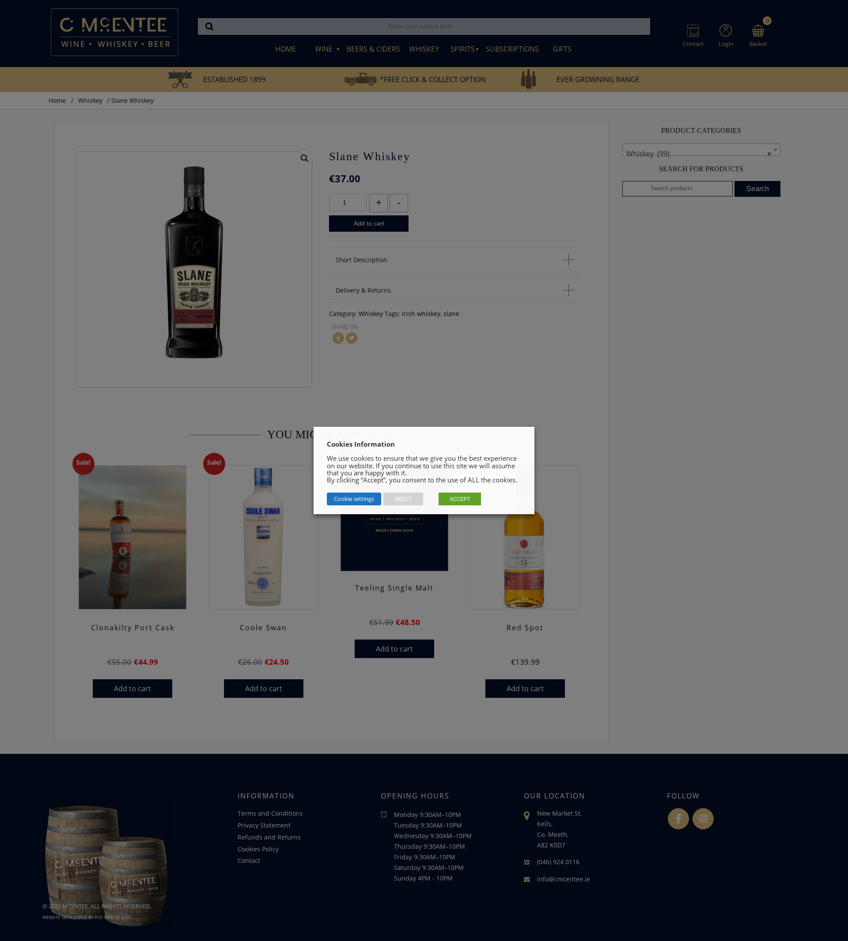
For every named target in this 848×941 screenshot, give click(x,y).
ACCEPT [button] (460, 499)
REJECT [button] (403, 499)
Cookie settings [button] (354, 499)
